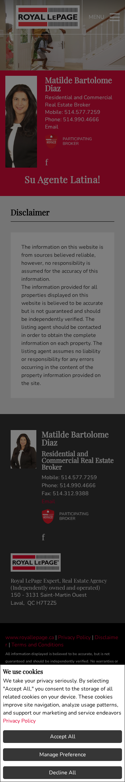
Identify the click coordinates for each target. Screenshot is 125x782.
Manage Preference (62, 754)
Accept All (62, 736)
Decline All (62, 772)
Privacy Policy (19, 721)
